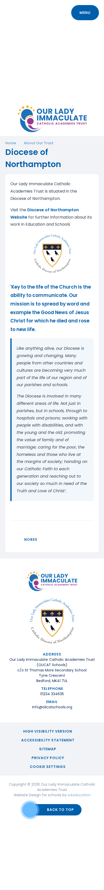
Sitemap (47, 749)
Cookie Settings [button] (48, 766)
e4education (79, 795)
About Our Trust (39, 143)
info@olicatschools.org (52, 707)
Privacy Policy (48, 757)
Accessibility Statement (47, 740)
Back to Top (60, 809)
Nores (30, 539)
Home (10, 143)
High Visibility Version (47, 731)
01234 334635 (52, 693)
